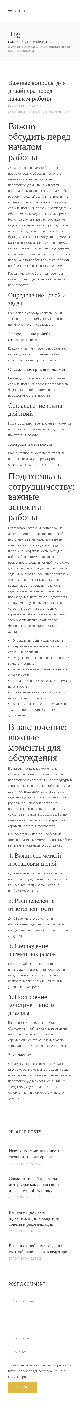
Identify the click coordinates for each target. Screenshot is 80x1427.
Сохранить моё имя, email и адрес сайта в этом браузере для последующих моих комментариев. (39, 1371)
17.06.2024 (36, 1164)
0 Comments (54, 112)
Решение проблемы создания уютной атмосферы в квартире (38, 1248)
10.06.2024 (36, 1258)
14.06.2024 (36, 1197)
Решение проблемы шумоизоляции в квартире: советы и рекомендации (34, 1218)
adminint (19, 106)
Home (12, 42)
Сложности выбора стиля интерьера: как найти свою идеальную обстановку (34, 1184)
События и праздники (36, 42)
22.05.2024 (35, 106)
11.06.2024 (36, 1231)
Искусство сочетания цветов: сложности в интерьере (36, 1153)
